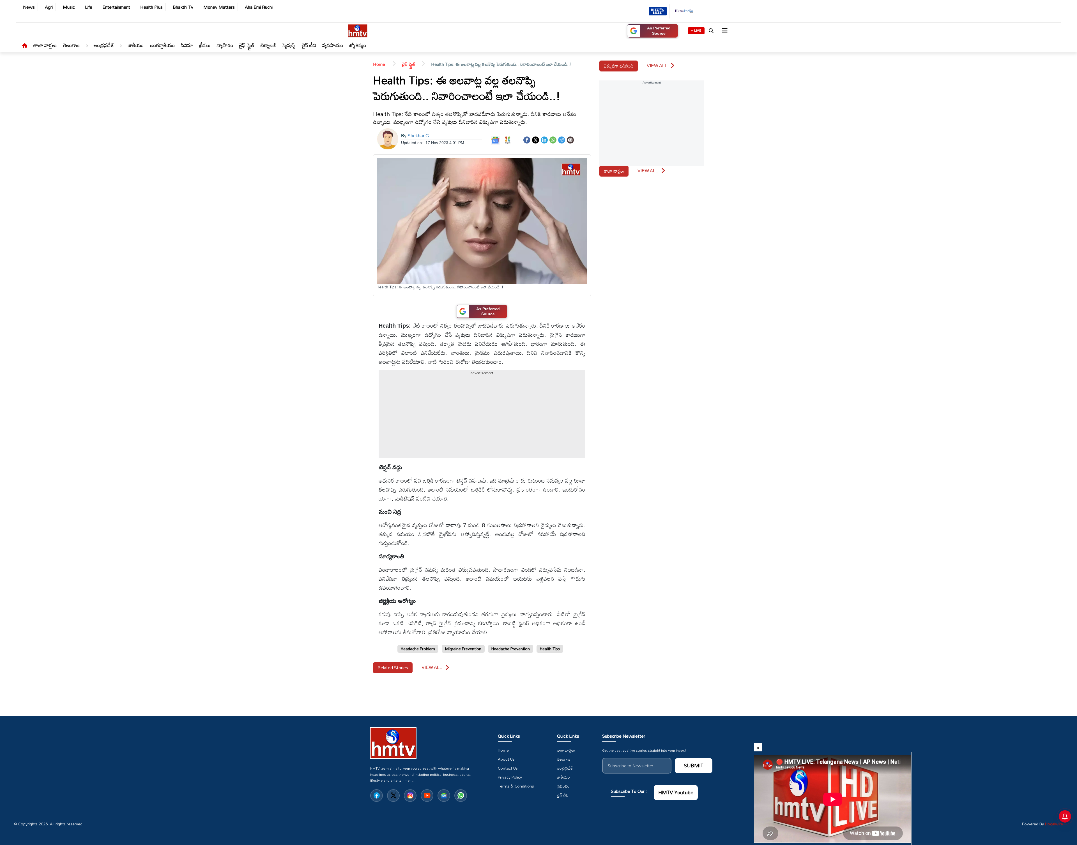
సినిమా (187, 45)
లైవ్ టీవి (309, 45)
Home (379, 64)
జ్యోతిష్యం (357, 45)
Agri (49, 7)
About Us (506, 759)
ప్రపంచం (563, 786)
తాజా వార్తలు (45, 45)
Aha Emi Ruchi (259, 7)
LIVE (697, 30)
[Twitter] (535, 139)
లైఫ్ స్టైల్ (247, 45)
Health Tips (550, 648)
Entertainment (116, 7)
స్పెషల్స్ (289, 45)
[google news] (444, 795)
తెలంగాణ (71, 45)
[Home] (24, 45)
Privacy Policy (510, 777)
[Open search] (711, 31)
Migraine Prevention (463, 648)
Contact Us (508, 768)
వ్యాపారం (225, 45)
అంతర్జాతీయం (162, 45)
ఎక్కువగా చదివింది (618, 65)
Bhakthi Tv (183, 7)
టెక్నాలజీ (268, 45)
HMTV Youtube (675, 792)
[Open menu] (723, 31)
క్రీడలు (205, 45)
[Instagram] (410, 795)
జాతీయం (136, 45)
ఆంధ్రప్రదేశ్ (104, 45)
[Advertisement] (19, 253)
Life (88, 7)
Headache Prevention (510, 648)
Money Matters (219, 7)
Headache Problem (418, 648)
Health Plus (151, 7)
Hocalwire (1054, 824)
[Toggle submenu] (87, 46)
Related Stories (393, 667)
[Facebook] (526, 139)
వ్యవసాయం (332, 45)
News (29, 7)
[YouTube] (427, 795)
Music (69, 7)
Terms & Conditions (516, 786)
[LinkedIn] (544, 139)
